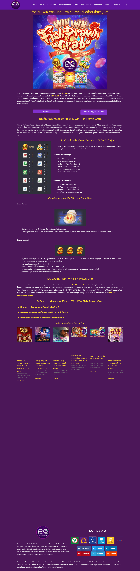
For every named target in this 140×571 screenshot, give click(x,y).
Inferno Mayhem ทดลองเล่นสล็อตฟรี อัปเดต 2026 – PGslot (115, 364)
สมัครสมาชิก (51, 4)
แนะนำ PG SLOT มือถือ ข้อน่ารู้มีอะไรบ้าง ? (97, 359)
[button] (70, 307)
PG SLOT (55, 96)
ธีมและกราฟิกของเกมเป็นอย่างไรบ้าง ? (39, 307)
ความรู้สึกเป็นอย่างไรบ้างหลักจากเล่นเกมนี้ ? (42, 317)
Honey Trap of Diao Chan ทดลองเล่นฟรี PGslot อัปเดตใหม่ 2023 (42, 364)
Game (76, 4)
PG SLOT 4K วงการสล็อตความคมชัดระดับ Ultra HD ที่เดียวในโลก (79, 359)
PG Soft (65, 93)
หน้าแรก (34, 4)
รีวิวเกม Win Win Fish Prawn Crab (79, 285)
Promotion (98, 4)
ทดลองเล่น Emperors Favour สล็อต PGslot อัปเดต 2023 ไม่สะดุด (24, 365)
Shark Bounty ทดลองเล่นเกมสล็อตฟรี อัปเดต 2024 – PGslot (60, 364)
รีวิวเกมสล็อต (86, 4)
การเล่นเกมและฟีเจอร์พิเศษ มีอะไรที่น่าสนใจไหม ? (44, 312)
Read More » (20, 381)
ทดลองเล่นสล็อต (65, 4)
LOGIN (42, 4)
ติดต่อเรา (117, 4)
